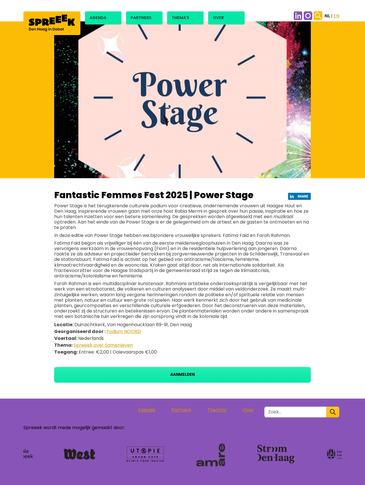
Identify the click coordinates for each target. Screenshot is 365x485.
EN (336, 16)
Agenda (98, 18)
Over (218, 18)
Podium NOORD (123, 331)
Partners (141, 18)
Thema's (180, 18)
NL (328, 16)
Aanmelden (182, 374)
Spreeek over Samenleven (103, 345)
